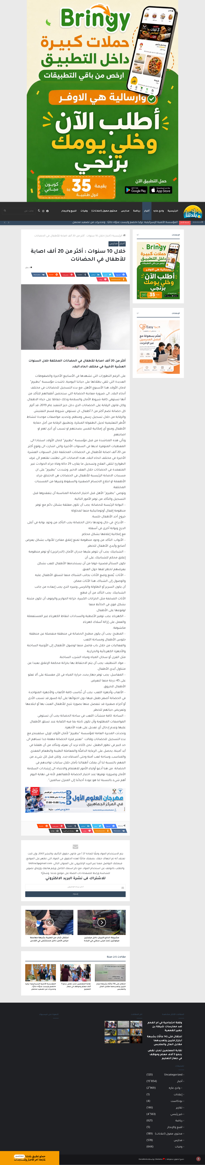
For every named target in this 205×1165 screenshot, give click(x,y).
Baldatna (159, 1159)
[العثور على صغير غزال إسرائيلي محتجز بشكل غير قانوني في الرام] (136, 1040)
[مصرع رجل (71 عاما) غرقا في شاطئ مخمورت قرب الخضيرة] (110, 1040)
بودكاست (176, 1101)
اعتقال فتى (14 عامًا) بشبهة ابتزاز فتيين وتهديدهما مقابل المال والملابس (111, 986)
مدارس (125, 211)
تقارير (179, 1107)
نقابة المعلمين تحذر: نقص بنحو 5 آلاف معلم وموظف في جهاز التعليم (76, 986)
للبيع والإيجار (69, 211)
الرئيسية (173, 211)
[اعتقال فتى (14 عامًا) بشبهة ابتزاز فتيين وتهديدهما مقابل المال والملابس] (110, 972)
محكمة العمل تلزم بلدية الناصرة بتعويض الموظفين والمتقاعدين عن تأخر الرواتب (131, 222)
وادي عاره (158, 211)
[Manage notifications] (198, 1159)
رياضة (136, 211)
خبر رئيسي (176, 1114)
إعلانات (178, 1094)
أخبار (146, 211)
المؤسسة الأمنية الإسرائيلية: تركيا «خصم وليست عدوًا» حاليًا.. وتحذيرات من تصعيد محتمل (40, 986)
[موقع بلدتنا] (193, 211)
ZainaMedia (143, 1159)
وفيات (84, 211)
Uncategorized (173, 1074)
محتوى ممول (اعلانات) (104, 211)
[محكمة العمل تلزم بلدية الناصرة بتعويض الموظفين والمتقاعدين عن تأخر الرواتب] (123, 1032)
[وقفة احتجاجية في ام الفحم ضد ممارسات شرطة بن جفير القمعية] (136, 1024)
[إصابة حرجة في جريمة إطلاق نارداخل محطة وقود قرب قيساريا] (110, 1032)
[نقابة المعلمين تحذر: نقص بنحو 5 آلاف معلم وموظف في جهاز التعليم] (75, 972)
